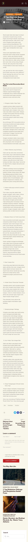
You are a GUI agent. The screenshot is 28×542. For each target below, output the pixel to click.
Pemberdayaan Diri (9, 516)
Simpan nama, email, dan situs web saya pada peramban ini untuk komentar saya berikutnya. (14, 442)
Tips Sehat (18, 14)
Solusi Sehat (14, 487)
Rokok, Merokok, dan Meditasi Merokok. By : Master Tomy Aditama (14, 520)
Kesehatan (10, 14)
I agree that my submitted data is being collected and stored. (14, 455)
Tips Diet (17, 405)
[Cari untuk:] (14, 536)
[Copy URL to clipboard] (23, 412)
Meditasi (13, 514)
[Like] (4, 412)
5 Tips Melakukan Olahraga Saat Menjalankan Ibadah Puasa (12, 491)
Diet (5, 405)
